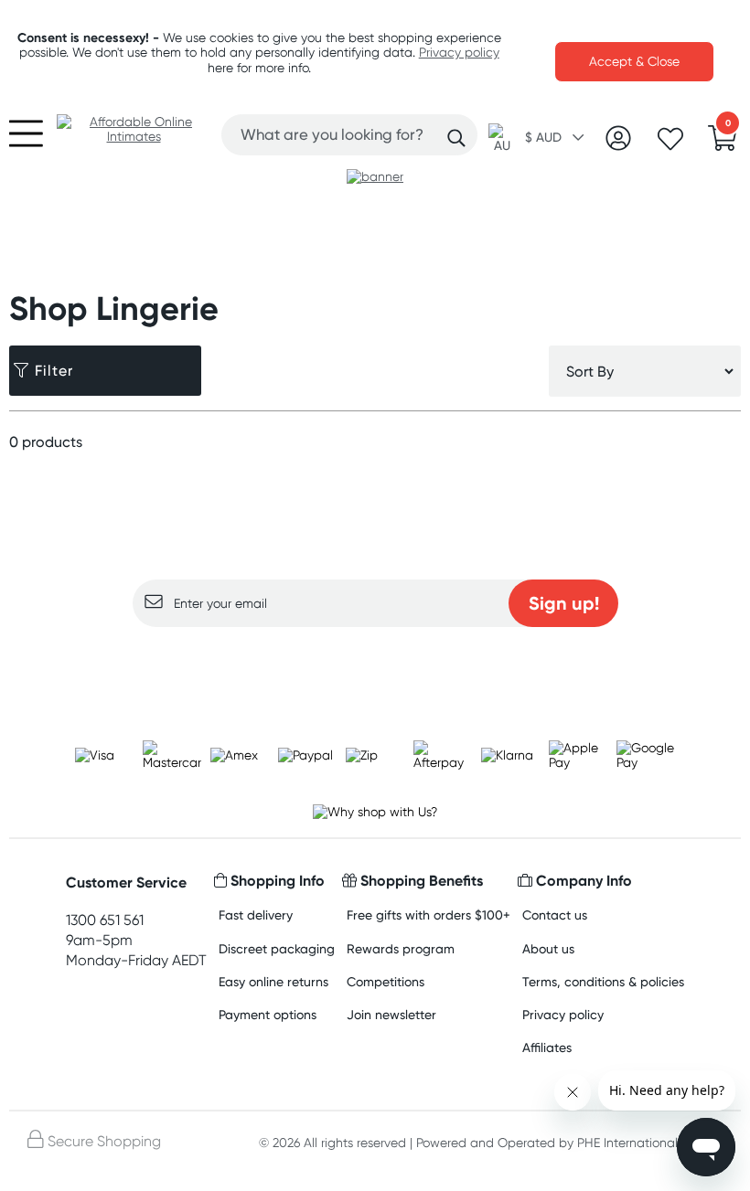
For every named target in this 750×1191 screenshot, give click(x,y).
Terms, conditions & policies (603, 981)
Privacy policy (459, 52)
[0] (722, 143)
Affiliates (547, 1047)
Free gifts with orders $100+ (428, 914)
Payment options (267, 1014)
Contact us (554, 914)
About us (548, 948)
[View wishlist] (670, 144)
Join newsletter (391, 1014)
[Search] (456, 138)
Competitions (385, 981)
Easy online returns (273, 981)
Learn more (375, 663)
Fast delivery (256, 914)
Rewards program (401, 948)
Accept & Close (634, 61)
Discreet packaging (277, 948)
